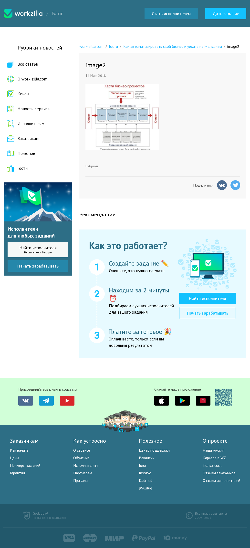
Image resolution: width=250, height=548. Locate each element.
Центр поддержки (154, 450)
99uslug (145, 488)
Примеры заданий (25, 465)
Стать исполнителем (171, 13)
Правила (80, 480)
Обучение (81, 457)
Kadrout (145, 480)
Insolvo (145, 472)
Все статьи (28, 64)
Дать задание (226, 13)
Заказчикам (28, 138)
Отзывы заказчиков (219, 472)
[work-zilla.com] (23, 13)
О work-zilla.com (32, 79)
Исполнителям (31, 123)
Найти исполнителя (38, 249)
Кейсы (23, 94)
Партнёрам (82, 472)
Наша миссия (213, 450)
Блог (142, 465)
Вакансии (147, 457)
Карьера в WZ (214, 457)
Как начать (19, 450)
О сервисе (81, 450)
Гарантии (17, 472)
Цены (14, 457)
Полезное (26, 153)
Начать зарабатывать (38, 266)
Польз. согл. (212, 465)
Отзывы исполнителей (221, 480)
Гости (23, 168)
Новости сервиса (34, 108)
